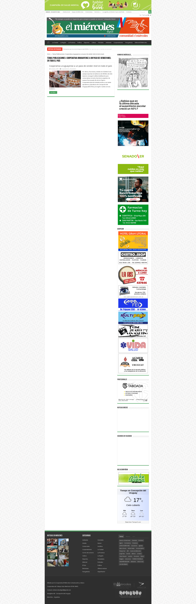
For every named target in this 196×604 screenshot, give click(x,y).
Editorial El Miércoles (141, 42)
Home (48, 42)
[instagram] (148, 15)
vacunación (134, 545)
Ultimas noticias (102, 568)
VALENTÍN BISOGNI (124, 561)
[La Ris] (133, 274)
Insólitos (100, 546)
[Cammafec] (133, 304)
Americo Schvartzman (125, 540)
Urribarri (139, 553)
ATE (128, 551)
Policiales (101, 42)
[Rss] (140, 15)
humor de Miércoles (135, 551)
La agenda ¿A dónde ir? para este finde (113, 12)
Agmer (121, 543)
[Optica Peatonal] (133, 291)
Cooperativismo (118, 42)
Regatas (122, 559)
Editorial (84, 562)
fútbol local (140, 561)
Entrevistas (85, 568)
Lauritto (130, 556)
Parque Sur (122, 551)
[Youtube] (146, 15)
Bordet (128, 553)
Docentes (136, 556)
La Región (63, 42)
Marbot (133, 553)
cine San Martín (123, 564)
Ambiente (108, 42)
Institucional (66, 12)
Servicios (97, 12)
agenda (141, 545)
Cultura (94, 42)
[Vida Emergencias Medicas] (133, 345)
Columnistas (88, 12)
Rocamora (135, 543)
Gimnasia (134, 540)
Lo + (134, 536)
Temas (121, 536)
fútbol (142, 556)
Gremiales (101, 540)
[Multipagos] (133, 318)
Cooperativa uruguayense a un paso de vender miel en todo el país (80, 66)
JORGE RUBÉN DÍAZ (125, 545)
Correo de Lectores (88, 552)
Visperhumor (101, 571)
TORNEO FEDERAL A (138, 559)
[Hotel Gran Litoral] (133, 241)
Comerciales (86, 546)
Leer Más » (53, 92)
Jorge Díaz (122, 553)
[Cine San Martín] (133, 331)
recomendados (140, 548)
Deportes (86, 42)
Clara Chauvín (123, 556)
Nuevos (128, 536)
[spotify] (150, 15)
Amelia (84, 543)
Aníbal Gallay (131, 548)
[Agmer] (133, 363)
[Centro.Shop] (133, 258)
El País (84, 565)
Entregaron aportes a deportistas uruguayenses (76, 49)
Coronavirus (127, 543)
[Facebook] (142, 15)
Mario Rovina (123, 548)
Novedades (73, 69)
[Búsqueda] (149, 12)
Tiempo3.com (136, 522)
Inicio (48, 54)
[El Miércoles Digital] (98, 27)
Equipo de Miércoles (77, 12)
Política (79, 42)
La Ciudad (55, 42)
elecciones (128, 559)
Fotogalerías (129, 42)
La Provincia (71, 42)
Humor (100, 543)
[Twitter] (144, 15)
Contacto (128, 12)
